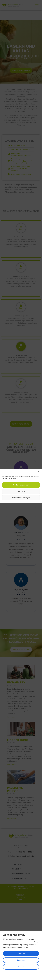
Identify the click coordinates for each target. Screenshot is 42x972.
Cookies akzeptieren (21, 485)
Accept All (21, 953)
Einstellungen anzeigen (21, 498)
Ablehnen (21, 491)
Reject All (21, 967)
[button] (38, 472)
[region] (21, 951)
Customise (21, 960)
